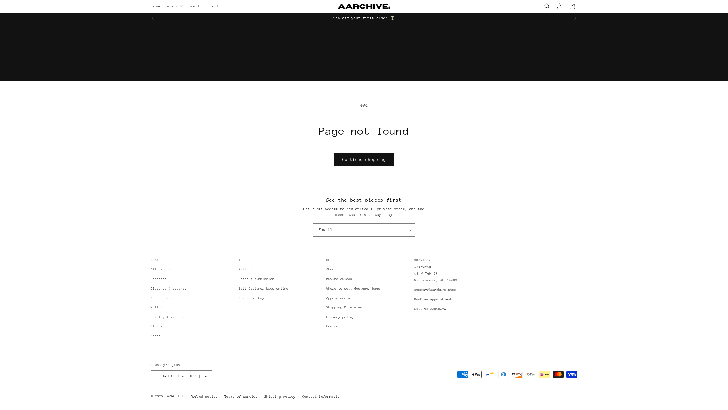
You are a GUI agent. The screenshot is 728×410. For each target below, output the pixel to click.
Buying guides (339, 279)
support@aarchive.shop (435, 290)
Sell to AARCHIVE (430, 309)
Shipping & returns (344, 307)
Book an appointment (433, 299)
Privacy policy (340, 317)
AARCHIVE (175, 396)
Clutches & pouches (169, 288)
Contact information (322, 397)
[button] (182, 6)
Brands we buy (251, 298)
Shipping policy (280, 397)
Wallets (158, 307)
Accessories (162, 298)
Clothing (159, 326)
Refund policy (204, 397)
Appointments (338, 298)
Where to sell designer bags (353, 288)
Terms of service (241, 397)
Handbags (159, 279)
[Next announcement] (575, 18)
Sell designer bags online (263, 288)
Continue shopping (364, 159)
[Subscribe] (408, 230)
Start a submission (256, 279)
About (331, 269)
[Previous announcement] (152, 18)
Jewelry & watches (168, 317)
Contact (333, 326)
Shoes (156, 336)
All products (163, 269)
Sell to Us (248, 269)
